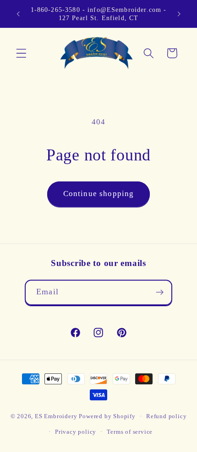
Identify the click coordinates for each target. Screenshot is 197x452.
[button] (21, 53)
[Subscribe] (159, 292)
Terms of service (130, 432)
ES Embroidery (56, 416)
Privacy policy (75, 432)
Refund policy (166, 416)
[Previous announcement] (18, 14)
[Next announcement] (179, 14)
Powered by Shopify (107, 416)
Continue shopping (98, 193)
